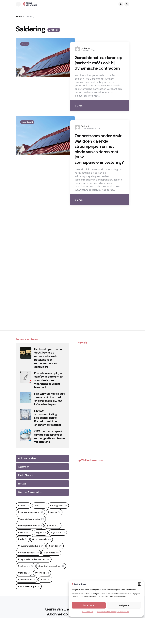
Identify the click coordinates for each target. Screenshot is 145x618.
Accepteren (89, 605)
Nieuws (25, 44)
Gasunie (59, 532)
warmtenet (27, 579)
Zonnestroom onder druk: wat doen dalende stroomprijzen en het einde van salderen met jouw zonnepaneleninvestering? (99, 149)
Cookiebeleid (87, 612)
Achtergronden (27, 458)
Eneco (55, 512)
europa (25, 532)
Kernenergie (43, 539)
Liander (56, 545)
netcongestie (29, 552)
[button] (139, 584)
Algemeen (23, 466)
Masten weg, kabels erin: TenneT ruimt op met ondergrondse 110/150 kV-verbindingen (49, 399)
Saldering (26, 566)
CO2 (40, 505)
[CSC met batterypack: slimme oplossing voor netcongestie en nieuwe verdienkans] (25, 435)
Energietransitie (31, 525)
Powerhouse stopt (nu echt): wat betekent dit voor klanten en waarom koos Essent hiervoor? (48, 380)
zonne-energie (29, 586)
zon (46, 579)
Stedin (25, 572)
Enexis (54, 525)
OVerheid (52, 552)
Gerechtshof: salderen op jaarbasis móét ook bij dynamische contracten (98, 63)
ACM (24, 505)
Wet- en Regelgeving (30, 492)
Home (19, 16)
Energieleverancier (32, 518)
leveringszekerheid (31, 545)
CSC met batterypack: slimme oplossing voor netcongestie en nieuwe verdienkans (49, 436)
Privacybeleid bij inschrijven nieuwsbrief (113, 612)
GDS (23, 539)
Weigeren (124, 605)
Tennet (43, 572)
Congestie (59, 505)
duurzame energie (31, 512)
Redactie (85, 48)
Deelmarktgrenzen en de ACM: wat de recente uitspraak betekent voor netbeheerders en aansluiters (48, 358)
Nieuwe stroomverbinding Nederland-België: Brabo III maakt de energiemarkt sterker (47, 418)
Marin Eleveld (27, 122)
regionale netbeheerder (34, 559)
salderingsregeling (52, 566)
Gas (42, 532)
